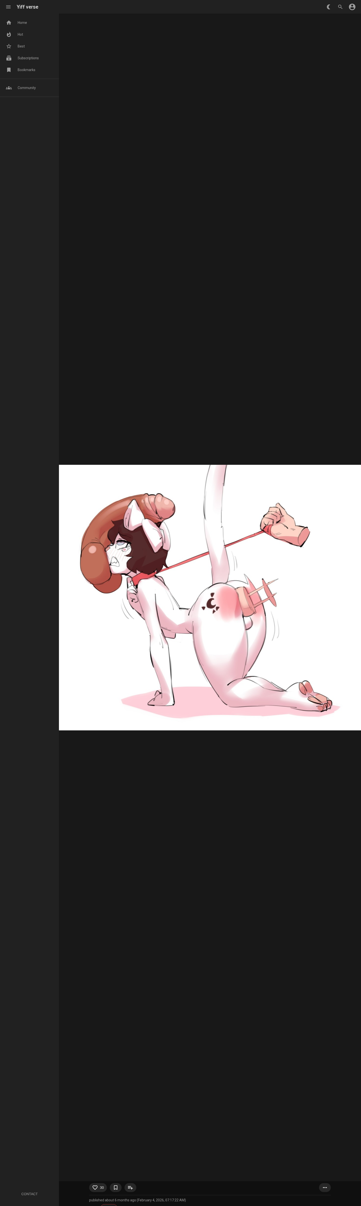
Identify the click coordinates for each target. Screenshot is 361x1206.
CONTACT (29, 1194)
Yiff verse (27, 7)
